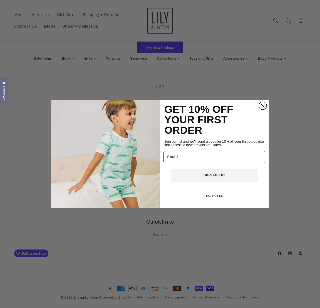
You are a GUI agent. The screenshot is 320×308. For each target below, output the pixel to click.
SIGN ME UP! (214, 175)
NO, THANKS (214, 195)
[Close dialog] (263, 106)
